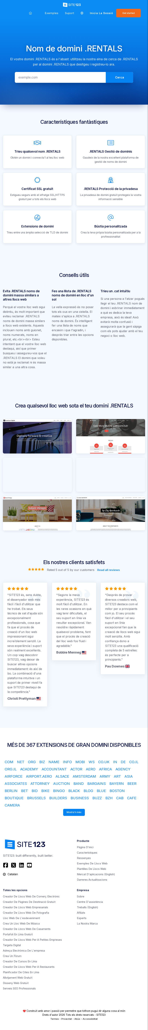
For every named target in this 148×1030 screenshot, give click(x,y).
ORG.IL (11, 769)
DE (123, 762)
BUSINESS (80, 798)
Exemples (51, 13)
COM (9, 762)
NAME (54, 762)
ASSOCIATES (16, 783)
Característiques (87, 852)
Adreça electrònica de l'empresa (24, 950)
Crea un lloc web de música (21, 923)
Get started (128, 13)
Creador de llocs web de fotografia (26, 912)
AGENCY (123, 769)
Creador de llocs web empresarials (25, 907)
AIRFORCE (13, 776)
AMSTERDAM (84, 776)
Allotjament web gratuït (17, 977)
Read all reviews (108, 569)
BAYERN (116, 783)
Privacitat (66, 1018)
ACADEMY (29, 769)
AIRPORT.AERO (39, 776)
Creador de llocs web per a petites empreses (32, 939)
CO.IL (133, 762)
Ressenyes (84, 858)
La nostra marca (87, 923)
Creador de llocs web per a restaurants (29, 966)
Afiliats (81, 912)
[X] (13, 865)
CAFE (131, 798)
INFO (67, 762)
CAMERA (12, 805)
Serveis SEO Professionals (19, 988)
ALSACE (62, 776)
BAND (78, 783)
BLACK (74, 791)
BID (35, 791)
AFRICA (105, 769)
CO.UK (104, 762)
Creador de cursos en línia (20, 961)
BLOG (88, 791)
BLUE (101, 791)
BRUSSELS (36, 798)
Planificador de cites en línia (21, 972)
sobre (80, 896)
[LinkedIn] (21, 865)
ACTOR (76, 769)
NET (20, 762)
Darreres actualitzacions (92, 879)
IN (115, 762)
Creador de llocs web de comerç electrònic (31, 896)
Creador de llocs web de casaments (27, 929)
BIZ (42, 762)
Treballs (87, 907)
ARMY (105, 776)
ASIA (129, 776)
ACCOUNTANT (54, 769)
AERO (90, 769)
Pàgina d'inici (85, 847)
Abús (77, 1018)
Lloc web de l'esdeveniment (21, 918)
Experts (81, 918)
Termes (54, 1018)
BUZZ (97, 798)
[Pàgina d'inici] (30, 13)
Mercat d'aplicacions (96, 874)
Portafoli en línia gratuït (18, 934)
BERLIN (11, 791)
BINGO (59, 791)
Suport (69, 13)
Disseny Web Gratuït (16, 983)
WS (92, 762)
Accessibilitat (90, 1018)
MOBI (80, 762)
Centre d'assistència (90, 902)
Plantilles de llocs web (91, 869)
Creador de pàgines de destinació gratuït (29, 902)
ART (117, 776)
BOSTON (117, 791)
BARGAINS (96, 783)
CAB (119, 798)
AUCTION (61, 783)
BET (24, 791)
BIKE (45, 791)
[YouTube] (29, 865)
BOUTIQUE (14, 798)
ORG (32, 762)
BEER (131, 783)
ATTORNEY (40, 783)
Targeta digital (12, 945)
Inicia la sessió (101, 13)
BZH (109, 798)
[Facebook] (6, 865)
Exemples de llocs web (92, 863)
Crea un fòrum (12, 956)
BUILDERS (58, 798)
